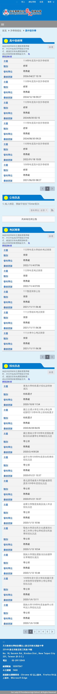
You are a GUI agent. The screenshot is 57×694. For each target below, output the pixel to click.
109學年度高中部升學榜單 (36, 164)
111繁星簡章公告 (31, 291)
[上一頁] (42, 188)
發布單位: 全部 (38, 210)
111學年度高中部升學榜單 (36, 123)
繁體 (50, 2)
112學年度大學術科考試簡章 (37, 249)
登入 (23, 2)
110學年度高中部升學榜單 (36, 143)
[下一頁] (52, 188)
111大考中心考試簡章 (34, 333)
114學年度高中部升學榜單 (36, 60)
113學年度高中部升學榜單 (36, 81)
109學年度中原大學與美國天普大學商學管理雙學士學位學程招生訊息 (38, 581)
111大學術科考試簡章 (34, 312)
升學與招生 (15, 30)
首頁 (41, 2)
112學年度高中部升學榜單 (36, 102)
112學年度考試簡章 (32, 270)
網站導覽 (32, 2)
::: (17, 2)
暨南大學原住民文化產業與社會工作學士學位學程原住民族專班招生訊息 (37, 531)
